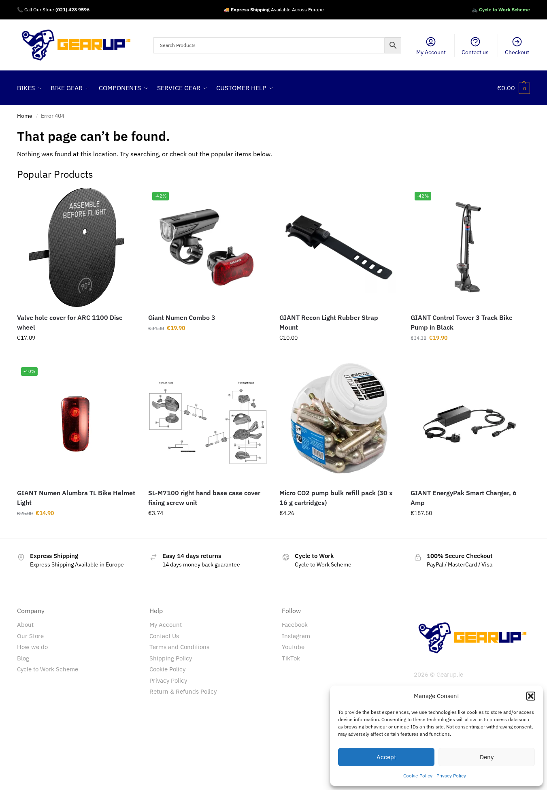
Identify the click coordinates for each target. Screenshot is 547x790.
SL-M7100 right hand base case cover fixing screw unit (204, 498)
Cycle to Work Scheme (47, 669)
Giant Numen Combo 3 (181, 317)
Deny (487, 757)
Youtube (293, 647)
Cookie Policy (417, 776)
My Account (431, 52)
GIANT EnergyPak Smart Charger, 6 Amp (464, 498)
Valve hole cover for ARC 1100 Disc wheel (69, 322)
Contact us (475, 52)
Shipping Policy (170, 658)
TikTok (291, 658)
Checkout (517, 52)
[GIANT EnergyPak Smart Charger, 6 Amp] (470, 422)
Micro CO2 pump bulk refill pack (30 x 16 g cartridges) (336, 498)
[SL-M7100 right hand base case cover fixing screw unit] (207, 422)
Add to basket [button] (76, 355)
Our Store (30, 636)
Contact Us (164, 636)
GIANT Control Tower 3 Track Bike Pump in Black (462, 322)
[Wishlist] (124, 200)
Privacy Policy (451, 776)
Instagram (296, 636)
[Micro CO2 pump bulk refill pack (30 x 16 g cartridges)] (338, 422)
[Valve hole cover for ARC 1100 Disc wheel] (76, 247)
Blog (23, 658)
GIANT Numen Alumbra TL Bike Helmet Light (76, 498)
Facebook (295, 624)
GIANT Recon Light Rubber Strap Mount (328, 322)
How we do (32, 647)
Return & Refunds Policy (183, 691)
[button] (531, 696)
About (25, 624)
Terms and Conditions (179, 647)
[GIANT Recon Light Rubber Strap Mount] (338, 247)
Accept (386, 757)
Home (24, 115)
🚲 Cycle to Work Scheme (501, 9)
